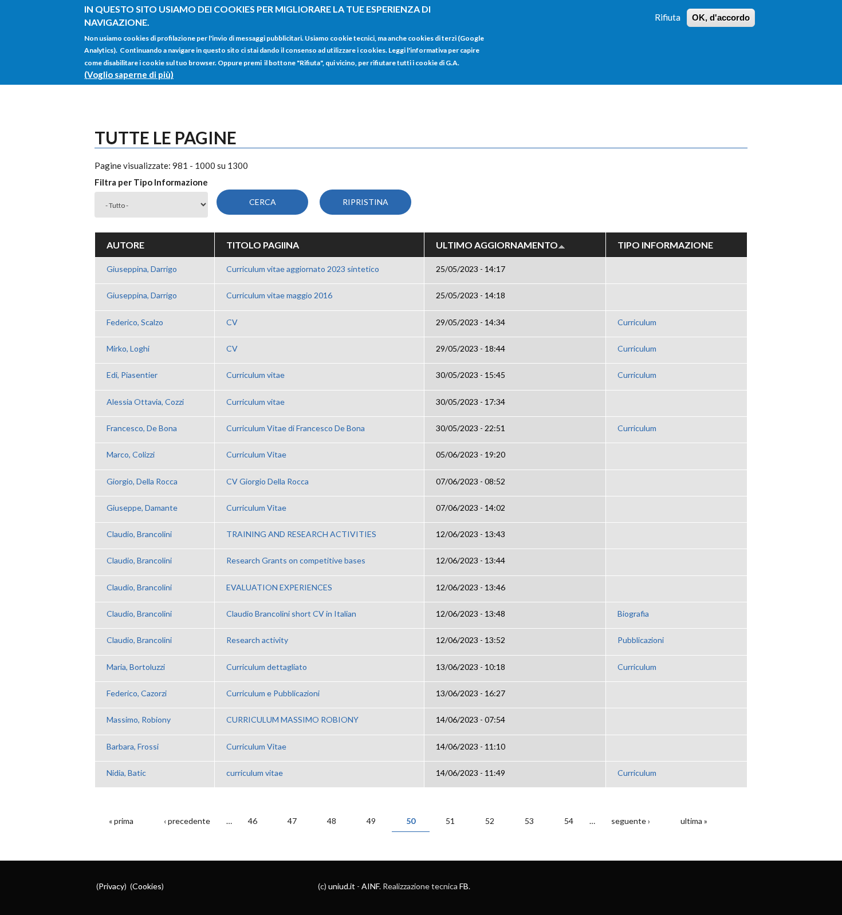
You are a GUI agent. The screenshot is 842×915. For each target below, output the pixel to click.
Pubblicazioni (640, 640)
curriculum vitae (254, 773)
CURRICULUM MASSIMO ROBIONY (292, 719)
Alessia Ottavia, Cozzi (145, 402)
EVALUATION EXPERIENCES (279, 587)
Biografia (633, 613)
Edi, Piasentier (132, 375)
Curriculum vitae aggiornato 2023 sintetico (302, 269)
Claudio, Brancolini (139, 534)
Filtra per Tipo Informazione (151, 182)
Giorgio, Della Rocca (142, 481)
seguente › (630, 821)
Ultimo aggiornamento (497, 244)
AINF (370, 886)
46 (252, 821)
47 (292, 821)
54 (568, 821)
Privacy (111, 886)
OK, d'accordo (721, 17)
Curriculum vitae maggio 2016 (279, 295)
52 (489, 821)
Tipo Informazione (665, 244)
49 (371, 821)
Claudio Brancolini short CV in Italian (291, 613)
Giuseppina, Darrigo (142, 269)
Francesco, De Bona (142, 428)
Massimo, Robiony (139, 719)
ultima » (693, 821)
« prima (121, 821)
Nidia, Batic (126, 773)
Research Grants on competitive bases (295, 560)
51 (450, 821)
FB (464, 886)
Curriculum (636, 322)
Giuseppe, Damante (142, 507)
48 (331, 821)
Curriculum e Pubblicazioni (273, 693)
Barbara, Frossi (133, 746)
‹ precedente (187, 821)
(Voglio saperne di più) (129, 74)
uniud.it (341, 886)
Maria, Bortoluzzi (136, 667)
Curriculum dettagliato (266, 667)
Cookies (147, 886)
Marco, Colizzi (131, 454)
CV (232, 322)
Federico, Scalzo (135, 322)
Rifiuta (667, 17)
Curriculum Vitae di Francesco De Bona (295, 428)
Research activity (257, 640)
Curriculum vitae (255, 375)
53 (529, 821)
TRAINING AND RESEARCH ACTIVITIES (301, 534)
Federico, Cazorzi (137, 693)
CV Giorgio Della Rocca (267, 481)
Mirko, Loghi (128, 348)
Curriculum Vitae (256, 454)
